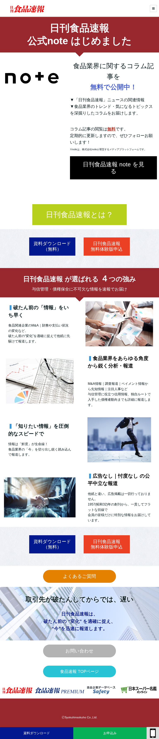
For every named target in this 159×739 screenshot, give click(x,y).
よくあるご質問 (79, 576)
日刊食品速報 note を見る (113, 168)
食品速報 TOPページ (79, 671)
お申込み (110, 733)
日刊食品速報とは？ (79, 214)
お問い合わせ (79, 650)
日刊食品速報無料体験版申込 (107, 246)
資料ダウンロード (36, 733)
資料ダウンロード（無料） (52, 246)
